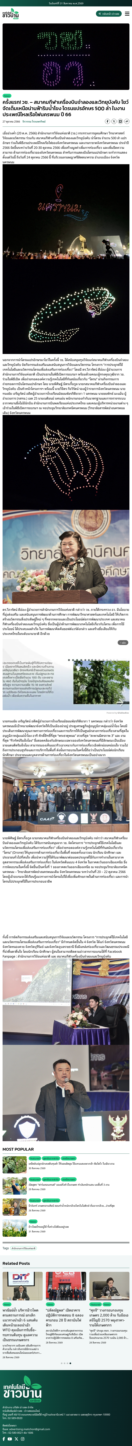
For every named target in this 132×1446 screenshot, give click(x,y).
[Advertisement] (66, 907)
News (7, 96)
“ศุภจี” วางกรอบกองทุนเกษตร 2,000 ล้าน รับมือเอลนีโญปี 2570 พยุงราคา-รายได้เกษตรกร (108, 1317)
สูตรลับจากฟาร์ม (51, 1158)
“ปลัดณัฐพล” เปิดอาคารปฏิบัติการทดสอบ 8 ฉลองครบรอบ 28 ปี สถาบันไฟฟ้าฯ (64, 1317)
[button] (61, 1363)
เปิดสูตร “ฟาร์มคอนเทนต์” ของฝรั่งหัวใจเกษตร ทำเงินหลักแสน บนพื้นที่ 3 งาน (69, 1184)
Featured (35, 1158)
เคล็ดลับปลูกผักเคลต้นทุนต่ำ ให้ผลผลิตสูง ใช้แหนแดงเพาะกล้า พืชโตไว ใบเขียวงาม (71, 1163)
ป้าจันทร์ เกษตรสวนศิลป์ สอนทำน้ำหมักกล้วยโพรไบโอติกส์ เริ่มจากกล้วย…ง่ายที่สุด (72, 1205)
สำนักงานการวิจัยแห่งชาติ (23, 1248)
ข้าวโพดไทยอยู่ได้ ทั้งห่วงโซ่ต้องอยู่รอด (49, 1226)
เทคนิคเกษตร (68, 1158)
